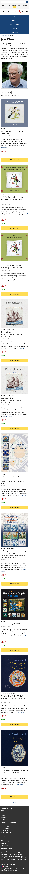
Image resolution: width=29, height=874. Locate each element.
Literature (14, 28)
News (2, 814)
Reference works (14, 24)
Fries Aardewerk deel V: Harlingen (14, 696)
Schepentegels (6, 332)
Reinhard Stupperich (11, 548)
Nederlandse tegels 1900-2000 (12, 624)
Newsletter (4, 817)
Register (24, 5)
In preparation (14, 32)
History (14, 20)
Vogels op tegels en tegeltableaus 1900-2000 (13, 132)
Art (14, 16)
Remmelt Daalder (10, 329)
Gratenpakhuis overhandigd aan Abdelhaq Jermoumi (14, 852)
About (8, 5)
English (7, 866)
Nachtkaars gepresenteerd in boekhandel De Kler (13, 859)
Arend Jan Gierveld (5, 693)
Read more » (4, 148)
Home (4, 5)
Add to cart (15, 160)
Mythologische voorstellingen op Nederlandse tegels (13, 552)
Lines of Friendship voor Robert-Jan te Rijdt (12, 854)
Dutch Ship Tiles (7, 398)
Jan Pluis (3, 128)
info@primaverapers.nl (6, 832)
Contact (14, 5)
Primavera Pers (14, 869)
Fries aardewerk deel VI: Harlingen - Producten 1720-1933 (14, 771)
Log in (19, 5)
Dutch (17, 864)
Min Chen (8, 194)
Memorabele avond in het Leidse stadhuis (12, 856)
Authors (7, 35)
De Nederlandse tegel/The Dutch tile (13, 478)
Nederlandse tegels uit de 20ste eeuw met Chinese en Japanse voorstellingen (13, 199)
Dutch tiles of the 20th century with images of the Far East (13, 266)
